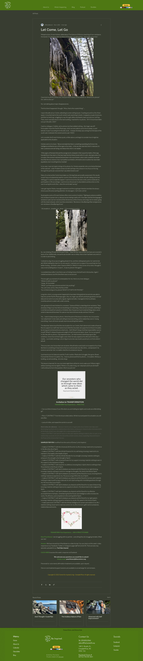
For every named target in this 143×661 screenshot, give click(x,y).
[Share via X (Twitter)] (46, 584)
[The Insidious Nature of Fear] (71, 607)
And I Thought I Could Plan (44, 617)
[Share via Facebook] (41, 584)
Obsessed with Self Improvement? (95, 617)
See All (108, 597)
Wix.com (61, 657)
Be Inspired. (56, 638)
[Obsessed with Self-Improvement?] (98, 607)
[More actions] (101, 25)
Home (15, 640)
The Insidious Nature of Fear (71, 617)
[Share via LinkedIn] (50, 584)
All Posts (35, 13)
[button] (46, 6)
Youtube (116, 650)
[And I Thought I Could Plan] (45, 607)
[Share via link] (54, 584)
